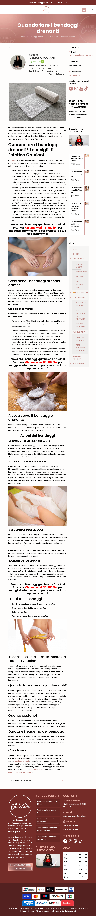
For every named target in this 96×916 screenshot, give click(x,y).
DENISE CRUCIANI (42, 58)
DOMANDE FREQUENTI (77, 357)
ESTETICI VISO (81, 272)
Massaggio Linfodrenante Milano (47, 802)
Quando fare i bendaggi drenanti (62, 37)
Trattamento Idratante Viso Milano (46, 811)
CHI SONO (77, 254)
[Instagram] (70, 841)
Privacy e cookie (42, 911)
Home (22, 37)
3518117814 (50, 228)
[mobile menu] (84, 10)
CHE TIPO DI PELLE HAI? (81, 304)
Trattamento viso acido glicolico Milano (47, 829)
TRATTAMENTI (78, 259)
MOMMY (79, 277)
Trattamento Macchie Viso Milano (46, 820)
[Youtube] (76, 841)
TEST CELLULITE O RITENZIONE (81, 348)
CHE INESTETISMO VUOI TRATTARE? (81, 314)
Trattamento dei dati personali (63, 911)
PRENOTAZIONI (78, 364)
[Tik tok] (80, 841)
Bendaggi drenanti (37, 37)
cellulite (14, 160)
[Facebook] (65, 841)
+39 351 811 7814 (61, 2)
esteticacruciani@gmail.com (20, 772)
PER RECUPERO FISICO (80, 284)
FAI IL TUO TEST (79, 332)
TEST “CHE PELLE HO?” (80, 338)
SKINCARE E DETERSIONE (81, 325)
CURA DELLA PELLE (79, 297)
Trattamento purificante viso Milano (47, 838)
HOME (75, 249)
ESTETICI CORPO (79, 265)
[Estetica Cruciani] (46, 9)
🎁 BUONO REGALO (80, 292)
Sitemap (31, 911)
